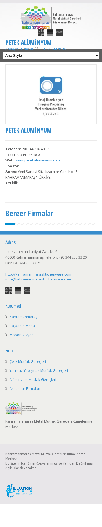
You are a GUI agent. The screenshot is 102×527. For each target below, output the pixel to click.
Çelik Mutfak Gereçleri (28, 361)
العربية (59, 29)
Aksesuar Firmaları (25, 388)
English (41, 29)
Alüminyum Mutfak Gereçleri (33, 379)
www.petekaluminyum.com (38, 160)
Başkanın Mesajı (23, 325)
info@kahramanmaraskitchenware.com (38, 279)
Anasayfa (11, 49)
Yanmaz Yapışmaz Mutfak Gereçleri (39, 370)
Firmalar (27, 49)
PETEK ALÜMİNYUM (53, 49)
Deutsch (50, 29)
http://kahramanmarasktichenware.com (38, 274)
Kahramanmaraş (23, 316)
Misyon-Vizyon (22, 334)
